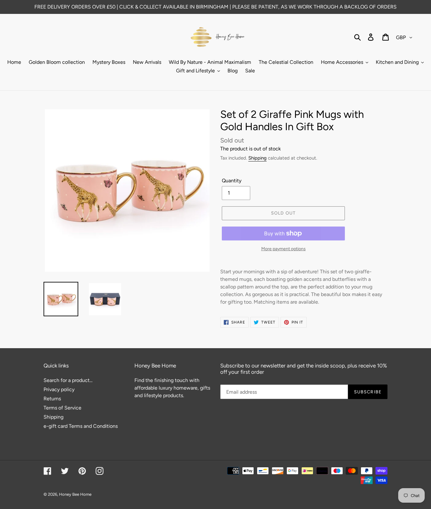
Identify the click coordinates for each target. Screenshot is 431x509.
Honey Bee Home (75, 494)
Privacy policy (59, 389)
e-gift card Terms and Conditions (81, 426)
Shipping (257, 158)
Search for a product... (68, 380)
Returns (52, 399)
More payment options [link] (283, 248)
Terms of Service (62, 408)
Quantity (231, 181)
